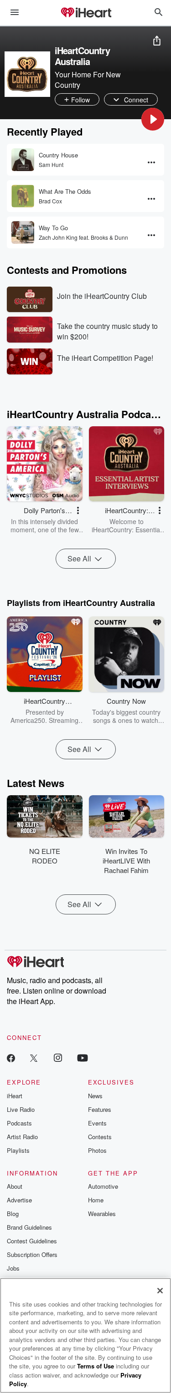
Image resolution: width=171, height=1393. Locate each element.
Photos (97, 1150)
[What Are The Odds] (22, 196)
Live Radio (21, 1109)
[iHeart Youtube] (82, 1057)
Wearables (102, 1213)
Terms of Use (95, 1366)
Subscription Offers (32, 1254)
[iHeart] (85, 13)
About (14, 1186)
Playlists (18, 1150)
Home (96, 1200)
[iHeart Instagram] (58, 1057)
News (95, 1095)
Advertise (19, 1200)
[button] (152, 119)
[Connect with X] (33, 1057)
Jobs (13, 1268)
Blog (13, 1213)
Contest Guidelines (32, 1241)
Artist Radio (22, 1136)
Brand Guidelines (29, 1227)
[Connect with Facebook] (11, 1057)
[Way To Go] (22, 232)
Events (97, 1123)
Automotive (103, 1186)
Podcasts (19, 1123)
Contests (100, 1136)
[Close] (160, 1291)
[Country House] (22, 159)
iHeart (14, 1095)
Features (99, 1109)
